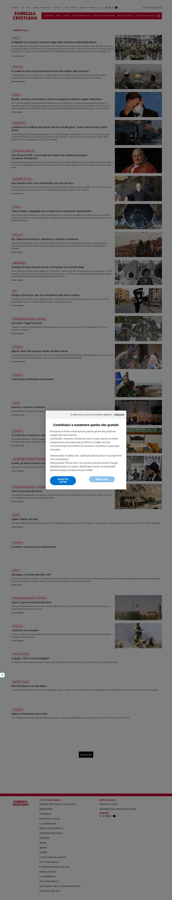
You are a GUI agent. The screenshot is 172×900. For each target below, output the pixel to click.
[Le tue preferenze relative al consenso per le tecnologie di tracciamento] (2, 675)
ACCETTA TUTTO (63, 481)
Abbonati (119, 414)
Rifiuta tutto (102, 479)
